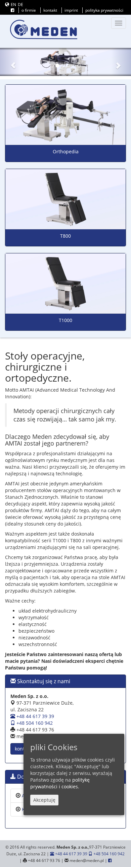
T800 (65, 236)
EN (13, 4)
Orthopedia (66, 151)
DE (20, 4)
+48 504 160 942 (34, 723)
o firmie (28, 10)
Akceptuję (44, 800)
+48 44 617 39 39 (34, 716)
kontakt (50, 10)
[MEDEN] (43, 29)
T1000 (65, 320)
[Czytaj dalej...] (65, 115)
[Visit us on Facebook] (110, 860)
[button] (10, 62)
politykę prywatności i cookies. (60, 783)
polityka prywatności (104, 10)
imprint (71, 10)
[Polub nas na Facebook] (12, 10)
